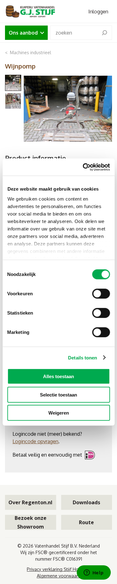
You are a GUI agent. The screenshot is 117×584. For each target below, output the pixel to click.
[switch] (101, 294)
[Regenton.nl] (30, 11)
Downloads (86, 502)
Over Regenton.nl (30, 502)
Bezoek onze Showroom (30, 522)
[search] (104, 33)
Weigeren (58, 412)
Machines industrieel (30, 52)
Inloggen (98, 11)
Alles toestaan (58, 376)
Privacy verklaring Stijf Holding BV (61, 569)
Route (86, 522)
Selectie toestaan (58, 394)
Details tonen (82, 357)
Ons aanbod (23, 33)
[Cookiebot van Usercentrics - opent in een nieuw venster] (83, 167)
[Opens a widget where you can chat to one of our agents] (93, 573)
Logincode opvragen (35, 441)
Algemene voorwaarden (61, 575)
